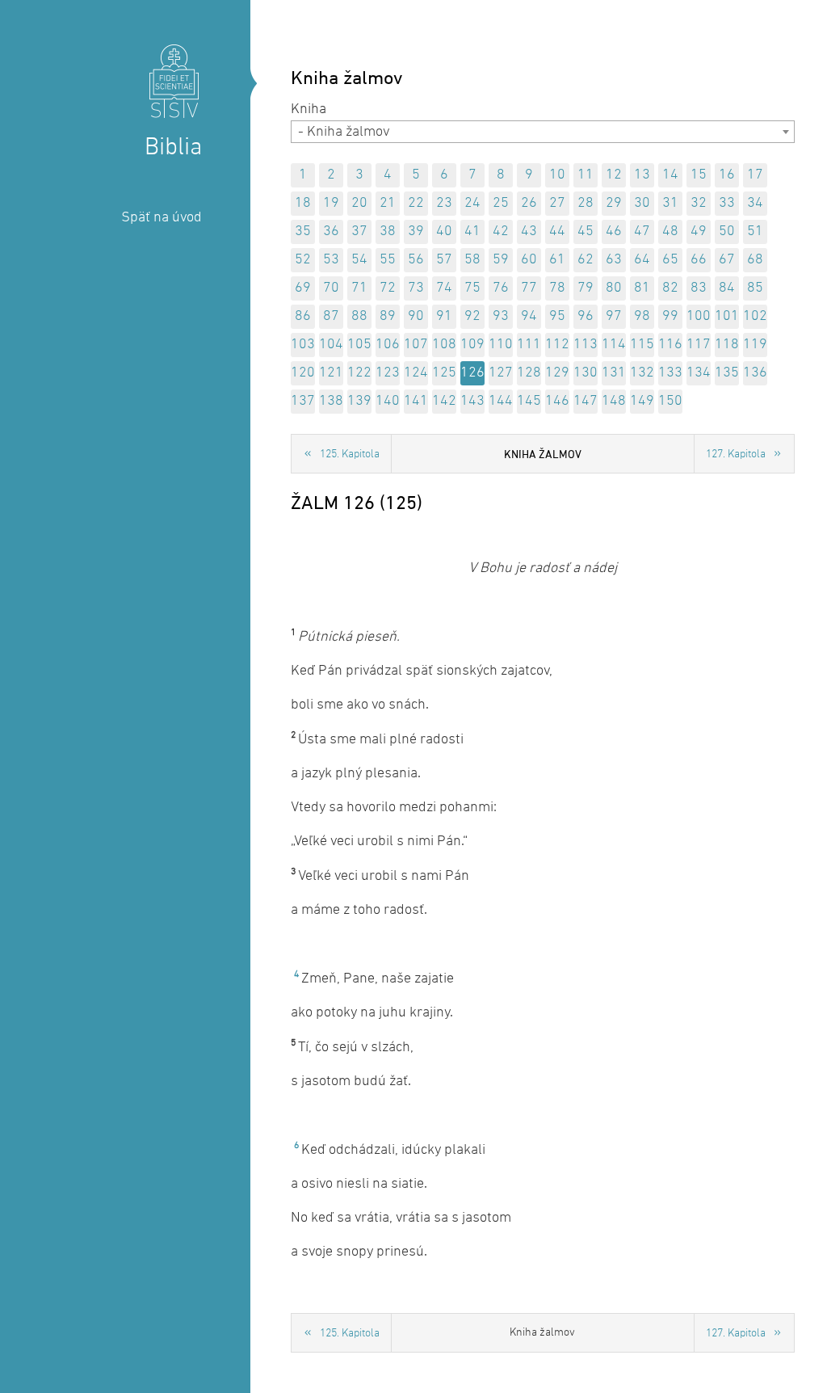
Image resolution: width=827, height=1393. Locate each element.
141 (416, 401)
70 (331, 288)
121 (331, 372)
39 (416, 231)
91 (444, 316)
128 (529, 372)
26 (529, 203)
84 (727, 288)
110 (501, 344)
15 (699, 174)
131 (614, 372)
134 (698, 372)
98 (642, 316)
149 (642, 401)
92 (472, 316)
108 (444, 344)
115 (642, 344)
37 (359, 231)
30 (642, 203)
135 (727, 372)
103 (303, 344)
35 (303, 231)
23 (444, 203)
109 (472, 344)
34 (755, 203)
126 (472, 372)
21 (388, 203)
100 (698, 316)
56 (416, 259)
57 (444, 259)
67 (727, 259)
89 (388, 316)
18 (303, 203)
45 (585, 231)
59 (501, 259)
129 (557, 372)
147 (585, 401)
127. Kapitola (736, 454)
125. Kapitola (350, 454)
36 (331, 231)
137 (303, 401)
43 (529, 231)
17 (755, 174)
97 (614, 316)
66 (699, 259)
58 (472, 259)
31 (670, 203)
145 (529, 401)
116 (670, 344)
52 (303, 259)
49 (699, 231)
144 (501, 401)
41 (472, 231)
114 (614, 344)
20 (359, 203)
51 (755, 231)
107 (416, 344)
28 (585, 203)
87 (331, 316)
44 (557, 231)
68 (755, 259)
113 (585, 344)
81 (642, 288)
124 (416, 372)
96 (585, 316)
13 (642, 174)
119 (755, 344)
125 (444, 372)
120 (303, 372)
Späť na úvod (161, 217)
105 (359, 344)
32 (699, 203)
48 (670, 231)
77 (529, 288)
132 (642, 372)
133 (670, 372)
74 (444, 288)
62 (585, 259)
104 (331, 344)
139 (359, 401)
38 (388, 231)
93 (501, 316)
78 (557, 288)
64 (642, 259)
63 (614, 259)
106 (388, 344)
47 (642, 231)
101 (727, 316)
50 (727, 231)
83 (699, 288)
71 (359, 288)
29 (614, 203)
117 (698, 344)
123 (388, 372)
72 (388, 288)
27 (557, 203)
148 (614, 401)
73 (416, 288)
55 (388, 259)
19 (331, 203)
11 (585, 174)
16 (727, 174)
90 (416, 316)
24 (472, 203)
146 (557, 401)
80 (614, 288)
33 (727, 203)
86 (303, 316)
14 (670, 174)
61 (557, 259)
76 (501, 288)
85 (755, 288)
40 (444, 231)
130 (585, 372)
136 (755, 372)
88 (359, 316)
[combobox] (543, 131)
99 (670, 316)
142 (444, 401)
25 (501, 203)
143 (472, 401)
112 (557, 344)
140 (388, 401)
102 (755, 316)
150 (670, 401)
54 (359, 259)
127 (501, 372)
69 (303, 288)
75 (472, 288)
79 (585, 288)
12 (614, 174)
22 (416, 203)
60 (529, 259)
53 (331, 259)
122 (359, 372)
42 (501, 231)
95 (557, 316)
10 (557, 174)
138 (331, 401)
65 (670, 259)
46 (614, 231)
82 (670, 288)
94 (529, 316)
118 (727, 344)
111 (529, 344)
